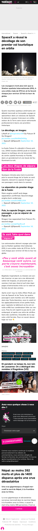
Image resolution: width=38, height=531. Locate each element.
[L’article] (19, 490)
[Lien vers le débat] (15, 102)
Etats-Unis (28, 353)
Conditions (32, 522)
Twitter (17, 356)
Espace (15, 33)
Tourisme (26, 356)
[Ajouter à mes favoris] (19, 102)
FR (31, 2)
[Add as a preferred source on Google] (27, 102)
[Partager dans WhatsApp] (6, 102)
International (6, 33)
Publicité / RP (6, 522)
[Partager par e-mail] (10, 102)
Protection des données (13, 525)
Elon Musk (6, 359)
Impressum (23, 522)
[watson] (7, 2)
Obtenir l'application (12, 519)
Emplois (15, 522)
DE (26, 2)
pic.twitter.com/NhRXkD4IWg (14, 138)
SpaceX (32, 359)
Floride (24, 359)
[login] (2, 528)
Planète (16, 359)
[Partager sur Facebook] (2, 102)
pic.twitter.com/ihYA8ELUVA (14, 200)
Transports (7, 356)
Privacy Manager (27, 525)
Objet (3, 426)
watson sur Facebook (28, 519)
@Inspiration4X (16, 133)
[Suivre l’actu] (35, 102)
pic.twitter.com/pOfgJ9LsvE (13, 224)
